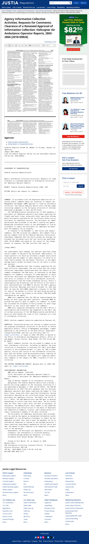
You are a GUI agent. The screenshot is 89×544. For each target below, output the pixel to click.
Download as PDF (50, 42)
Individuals (28, 473)
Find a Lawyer (6, 7)
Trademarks (48, 516)
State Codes (27, 505)
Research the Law (29, 7)
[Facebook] (41, 537)
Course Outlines (70, 484)
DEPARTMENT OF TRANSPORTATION (20, 144)
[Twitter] (51, 537)
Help (40, 541)
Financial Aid (69, 481)
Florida (26, 514)
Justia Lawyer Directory (73, 505)
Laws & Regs (51, 7)
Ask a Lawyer (17, 7)
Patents (47, 514)
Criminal (26, 478)
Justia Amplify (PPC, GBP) (73, 516)
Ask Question (73, 168)
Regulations (6, 508)
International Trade (50, 487)
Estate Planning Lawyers (11, 487)
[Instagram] (43, 537)
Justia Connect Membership (74, 503)
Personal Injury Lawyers (10, 492)
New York (27, 516)
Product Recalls (49, 511)
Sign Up (83, 3)
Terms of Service (48, 541)
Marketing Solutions (73, 7)
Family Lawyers (7, 490)
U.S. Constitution (8, 503)
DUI (25, 484)
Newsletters (61, 7)
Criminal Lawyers (8, 481)
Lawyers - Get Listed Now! (73, 192)
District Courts (7, 516)
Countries (47, 519)
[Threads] (46, 537)
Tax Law (47, 492)
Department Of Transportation (26, 10)
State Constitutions (30, 503)
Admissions (69, 478)
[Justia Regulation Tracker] (10, 2)
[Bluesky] (48, 537)
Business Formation (51, 476)
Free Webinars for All (72, 93)
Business (47, 473)
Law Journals (69, 487)
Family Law (27, 490)
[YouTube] (38, 537)
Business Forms (49, 508)
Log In (76, 3)
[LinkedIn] (36, 537)
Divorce (26, 481)
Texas (25, 519)
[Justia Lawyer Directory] (53, 537)
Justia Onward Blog (71, 519)
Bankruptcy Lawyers (9, 476)
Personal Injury (29, 492)
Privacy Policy (59, 541)
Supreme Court (8, 511)
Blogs (67, 490)
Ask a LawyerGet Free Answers (70, 158)
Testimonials (69, 521)
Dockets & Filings (8, 519)
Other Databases (51, 500)
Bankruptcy (27, 476)
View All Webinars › (73, 136)
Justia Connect (16, 541)
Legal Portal (26, 541)
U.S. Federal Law (9, 500)
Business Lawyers (8, 478)
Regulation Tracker (11, 10)
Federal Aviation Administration (43, 10)
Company (34, 541)
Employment (48, 481)
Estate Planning (29, 487)
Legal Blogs (48, 505)
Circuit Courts (7, 514)
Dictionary (68, 476)
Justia (3, 10)
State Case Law (28, 508)
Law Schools (41, 7)
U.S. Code (6, 505)
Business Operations (51, 478)
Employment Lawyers (10, 484)
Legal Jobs (47, 503)
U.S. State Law (29, 500)
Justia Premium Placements (74, 508)
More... (5, 495)
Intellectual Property (51, 484)
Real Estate (48, 490)
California (27, 511)
